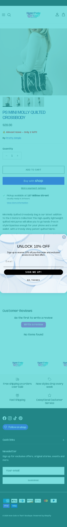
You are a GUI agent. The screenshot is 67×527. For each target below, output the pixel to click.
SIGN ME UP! (33, 272)
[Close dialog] (64, 237)
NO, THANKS (33, 280)
